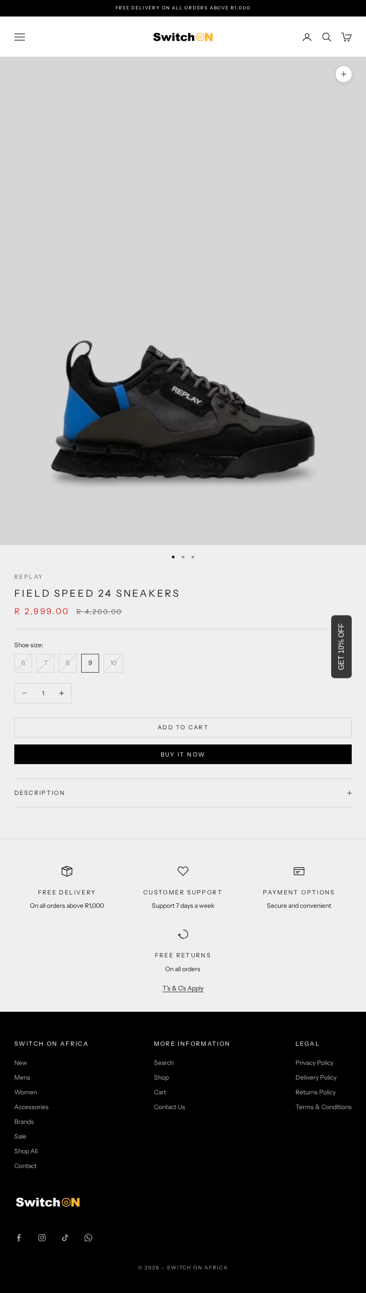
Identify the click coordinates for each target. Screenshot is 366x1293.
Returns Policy (315, 1092)
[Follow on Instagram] (41, 1237)
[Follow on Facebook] (18, 1237)
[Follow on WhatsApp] (88, 1237)
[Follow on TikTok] (65, 1237)
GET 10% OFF (341, 646)
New (20, 1063)
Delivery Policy (316, 1077)
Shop (161, 1077)
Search (164, 1063)
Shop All (25, 1151)
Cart (160, 1092)
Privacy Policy (314, 1063)
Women (25, 1092)
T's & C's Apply (183, 988)
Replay (28, 576)
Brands (24, 1122)
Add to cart (183, 727)
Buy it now (183, 754)
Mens (22, 1077)
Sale (20, 1136)
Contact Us (169, 1107)
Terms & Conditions (323, 1107)
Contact (25, 1166)
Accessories (31, 1107)
